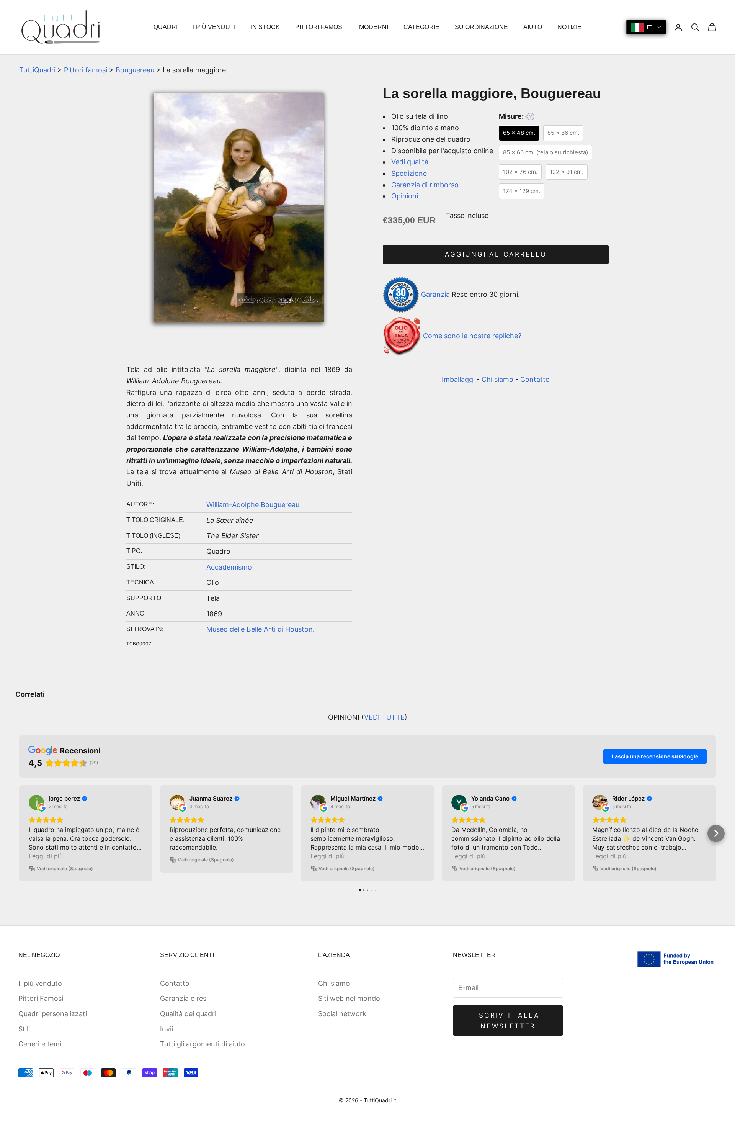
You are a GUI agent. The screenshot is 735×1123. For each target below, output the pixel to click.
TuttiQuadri (37, 70)
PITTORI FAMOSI (319, 27)
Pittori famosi (85, 70)
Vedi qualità (409, 162)
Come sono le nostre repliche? (472, 336)
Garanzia (435, 294)
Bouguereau (135, 70)
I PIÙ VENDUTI (214, 27)
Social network (342, 1014)
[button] (19, 833)
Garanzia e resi (184, 998)
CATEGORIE (421, 27)
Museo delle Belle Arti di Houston (259, 629)
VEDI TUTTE (384, 717)
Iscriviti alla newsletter (508, 1021)
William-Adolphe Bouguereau (252, 505)
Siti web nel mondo (349, 998)
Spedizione (409, 173)
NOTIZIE (569, 27)
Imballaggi (458, 379)
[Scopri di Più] (529, 116)
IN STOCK (265, 27)
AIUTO (532, 27)
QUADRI (166, 27)
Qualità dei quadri (188, 1014)
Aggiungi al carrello (496, 254)
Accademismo (229, 567)
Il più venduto (40, 983)
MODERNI (373, 27)
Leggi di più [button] (46, 856)
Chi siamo (497, 379)
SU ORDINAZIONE (481, 27)
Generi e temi (39, 1044)
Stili (24, 1029)
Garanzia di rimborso (425, 185)
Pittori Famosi (40, 998)
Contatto (535, 379)
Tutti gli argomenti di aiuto (202, 1044)
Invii (166, 1029)
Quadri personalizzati (52, 1014)
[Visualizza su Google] (36, 802)
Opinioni (404, 196)
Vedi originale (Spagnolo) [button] (65, 868)
